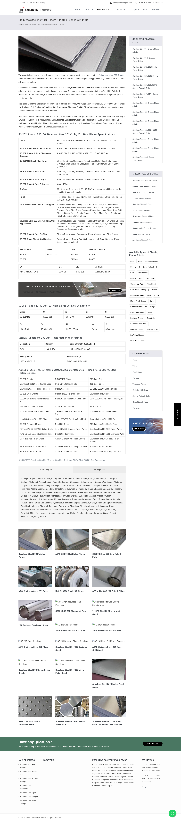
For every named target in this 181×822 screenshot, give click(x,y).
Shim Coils (151, 318)
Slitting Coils (150, 278)
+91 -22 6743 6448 (152, 776)
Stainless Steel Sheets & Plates (144, 180)
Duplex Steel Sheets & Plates (143, 192)
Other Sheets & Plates (141, 234)
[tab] (72, 460)
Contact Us (114, 290)
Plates (154, 290)
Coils (132, 273)
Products (102, 10)
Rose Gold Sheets (137, 312)
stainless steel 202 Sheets (112, 75)
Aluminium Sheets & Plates (142, 240)
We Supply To (46, 470)
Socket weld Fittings (140, 390)
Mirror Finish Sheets (138, 301)
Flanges (135, 378)
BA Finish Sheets (137, 335)
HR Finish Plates (136, 329)
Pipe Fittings (137, 372)
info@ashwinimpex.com (122, 3)
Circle (156, 295)
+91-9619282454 (144, 3)
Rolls (150, 312)
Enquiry (135, 10)
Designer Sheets (136, 318)
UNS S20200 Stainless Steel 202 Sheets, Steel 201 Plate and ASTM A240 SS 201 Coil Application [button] (61, 460)
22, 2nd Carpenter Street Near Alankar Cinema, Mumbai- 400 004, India (151, 767)
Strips (140, 261)
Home (77, 10)
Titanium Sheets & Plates (142, 222)
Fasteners (136, 408)
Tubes (134, 366)
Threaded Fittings (139, 384)
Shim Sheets (143, 273)
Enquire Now (177, 414)
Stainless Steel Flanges (29, 797)
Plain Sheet (151, 284)
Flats (149, 295)
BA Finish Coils (152, 329)
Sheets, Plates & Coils (141, 396)
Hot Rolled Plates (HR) (148, 267)
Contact (156, 10)
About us (88, 10)
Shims (152, 301)
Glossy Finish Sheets (138, 307)
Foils (132, 261)
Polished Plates (136, 278)
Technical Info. (120, 10)
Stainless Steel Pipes (28, 793)
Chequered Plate (137, 284)
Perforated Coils (151, 261)
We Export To (99, 470)
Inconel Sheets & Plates (141, 198)
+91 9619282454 (69, 747)
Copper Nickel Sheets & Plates (144, 228)
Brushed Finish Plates (138, 324)
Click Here (139, 429)
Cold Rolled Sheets (137, 341)
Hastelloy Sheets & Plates (142, 204)
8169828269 (158, 3)
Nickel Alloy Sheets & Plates (143, 216)
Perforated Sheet (137, 295)
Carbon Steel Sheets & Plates (144, 186)
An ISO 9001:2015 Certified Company (31, 2)
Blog (145, 10)
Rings (152, 307)
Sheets (133, 267)
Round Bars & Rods (140, 402)
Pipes (134, 360)
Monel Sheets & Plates (141, 210)
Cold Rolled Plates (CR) (139, 290)
